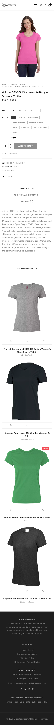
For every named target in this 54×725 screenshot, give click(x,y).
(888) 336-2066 (30, 678)
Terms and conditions (27, 654)
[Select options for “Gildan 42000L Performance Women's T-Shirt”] (10, 510)
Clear (13, 138)
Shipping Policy (27, 658)
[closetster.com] (9, 6)
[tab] (27, 188)
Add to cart (25, 145)
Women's (13, 84)
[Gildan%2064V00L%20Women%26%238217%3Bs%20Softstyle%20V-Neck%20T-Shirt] (3, 176)
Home (4, 84)
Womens (10, 170)
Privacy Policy (27, 650)
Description (27, 188)
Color (5, 117)
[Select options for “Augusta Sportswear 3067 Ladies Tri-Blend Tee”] (10, 591)
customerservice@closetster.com (30, 683)
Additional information (27, 195)
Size (4, 110)
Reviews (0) (27, 201)
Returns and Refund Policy (27, 662)
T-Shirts (23, 84)
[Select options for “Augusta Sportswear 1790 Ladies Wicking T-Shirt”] (10, 425)
